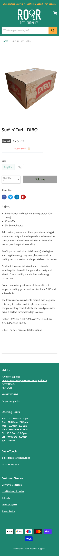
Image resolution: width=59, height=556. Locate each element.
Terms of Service (9, 504)
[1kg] (20, 171)
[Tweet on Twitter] (10, 197)
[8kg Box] (8, 171)
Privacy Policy (8, 511)
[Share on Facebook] (4, 197)
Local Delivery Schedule (13, 491)
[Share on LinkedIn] (16, 197)
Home (5, 41)
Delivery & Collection (12, 484)
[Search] (53, 30)
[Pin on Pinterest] (23, 197)
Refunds (6, 498)
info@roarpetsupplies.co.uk (17, 457)
